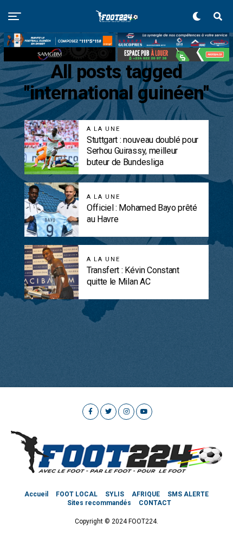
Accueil (36, 494)
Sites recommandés (99, 503)
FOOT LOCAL (77, 494)
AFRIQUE (146, 494)
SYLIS (114, 494)
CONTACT (155, 503)
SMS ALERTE (188, 494)
